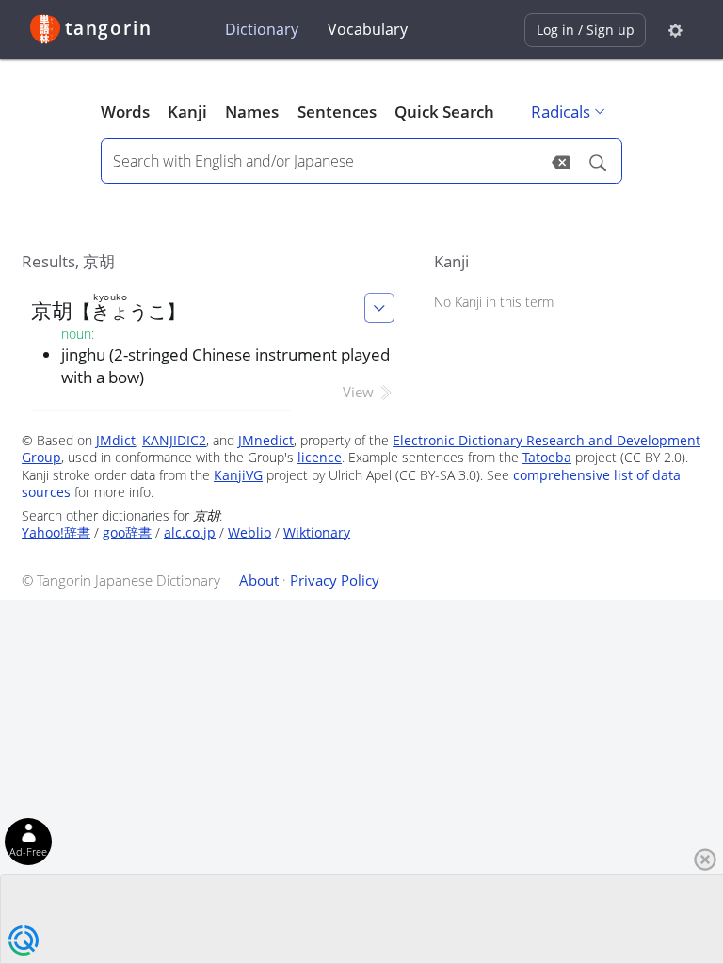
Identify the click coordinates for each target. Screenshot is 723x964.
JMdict (116, 440)
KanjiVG (238, 475)
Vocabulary (368, 29)
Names (252, 111)
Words (125, 111)
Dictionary (261, 29)
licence (319, 457)
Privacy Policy (334, 579)
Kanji (187, 111)
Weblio (249, 532)
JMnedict (266, 440)
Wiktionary (316, 532)
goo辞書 (127, 532)
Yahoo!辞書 (56, 532)
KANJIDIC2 (174, 440)
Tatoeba (546, 457)
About (259, 579)
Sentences (337, 111)
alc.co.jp (190, 532)
